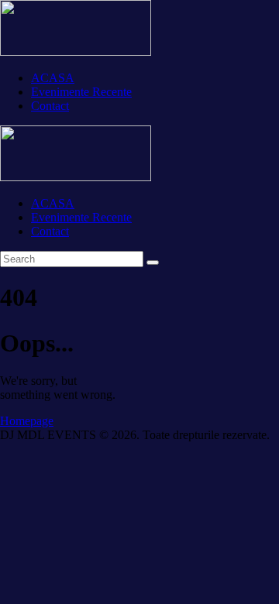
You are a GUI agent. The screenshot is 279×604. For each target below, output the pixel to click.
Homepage (26, 420)
